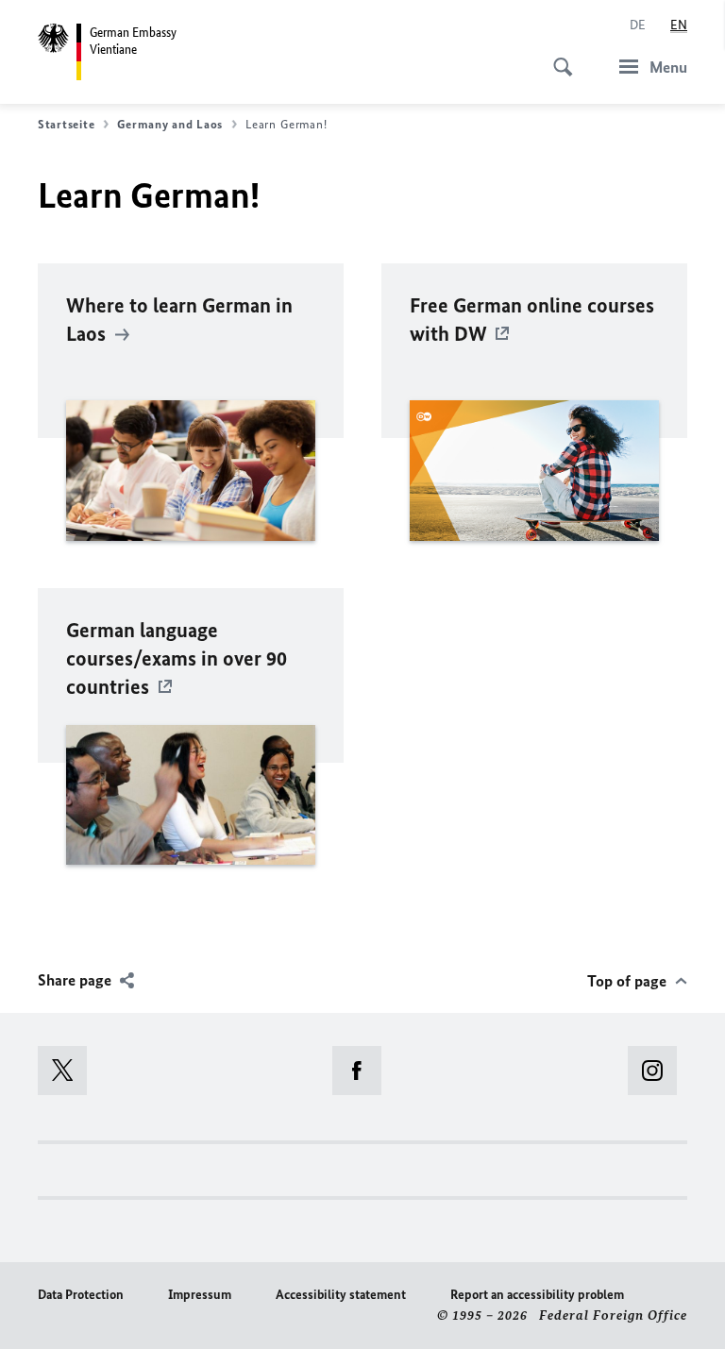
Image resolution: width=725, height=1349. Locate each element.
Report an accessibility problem (537, 1295)
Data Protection (81, 1295)
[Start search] (557, 56)
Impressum (199, 1295)
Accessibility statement (341, 1295)
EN (678, 25)
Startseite (66, 124)
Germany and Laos (170, 124)
